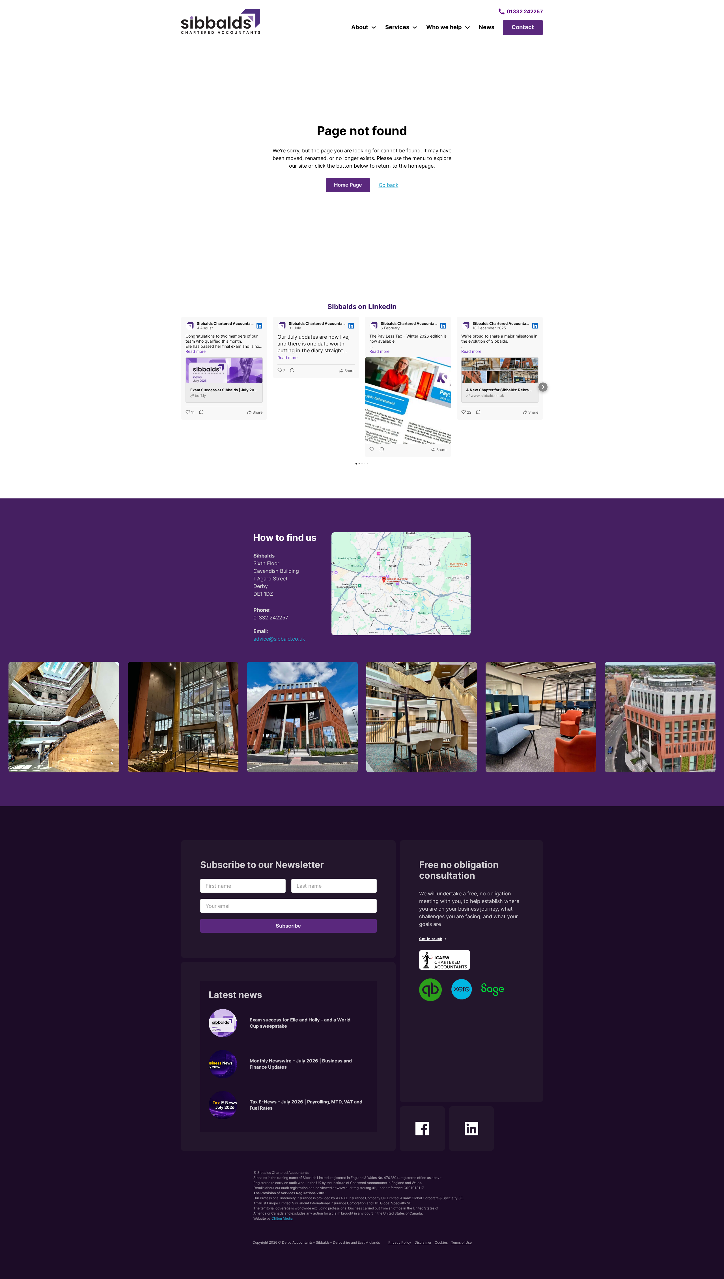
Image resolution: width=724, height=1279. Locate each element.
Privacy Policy (399, 1242)
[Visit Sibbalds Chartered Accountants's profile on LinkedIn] (191, 325)
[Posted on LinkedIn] (259, 325)
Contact (523, 27)
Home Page (348, 185)
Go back (388, 185)
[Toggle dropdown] (374, 27)
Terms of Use (461, 1242)
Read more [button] (196, 351)
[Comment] (200, 412)
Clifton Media (282, 1218)
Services (397, 27)
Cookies (441, 1242)
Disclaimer (423, 1242)
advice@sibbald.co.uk (279, 639)
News (486, 27)
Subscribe (288, 926)
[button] (181, 387)
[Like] (372, 450)
